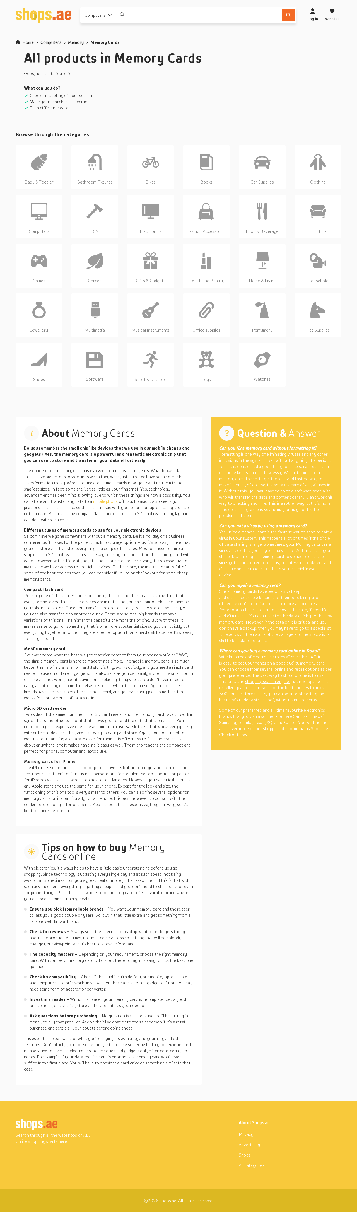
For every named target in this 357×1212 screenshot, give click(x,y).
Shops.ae (261, 1122)
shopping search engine (267, 681)
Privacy (246, 1134)
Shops (244, 1154)
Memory (76, 42)
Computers (50, 42)
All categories (252, 1165)
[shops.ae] (43, 15)
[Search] (288, 15)
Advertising (249, 1144)
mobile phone (106, 501)
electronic (263, 656)
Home (28, 42)
